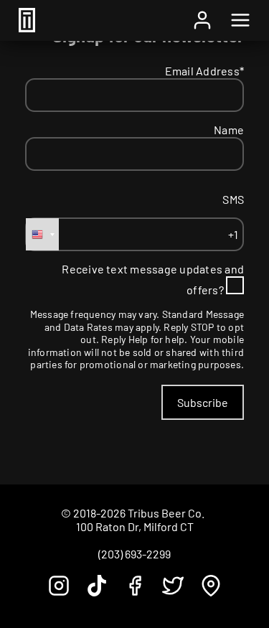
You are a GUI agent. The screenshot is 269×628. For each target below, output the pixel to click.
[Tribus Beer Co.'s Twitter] (173, 592)
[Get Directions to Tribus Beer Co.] (211, 592)
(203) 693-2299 (134, 554)
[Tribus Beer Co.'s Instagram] (59, 592)
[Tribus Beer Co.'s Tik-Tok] (97, 592)
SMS (233, 199)
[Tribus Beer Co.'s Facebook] (135, 592)
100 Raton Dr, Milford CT (135, 526)
